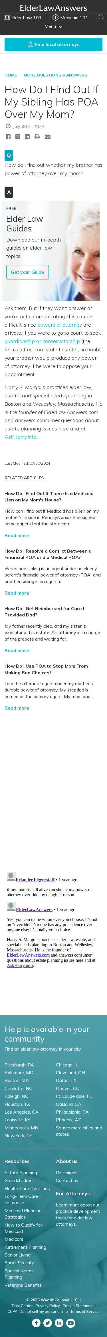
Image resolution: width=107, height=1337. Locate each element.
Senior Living (18, 1255)
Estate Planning (21, 1172)
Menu (51, 26)
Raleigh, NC (16, 1096)
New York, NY (18, 1135)
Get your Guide (27, 272)
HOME (11, 75)
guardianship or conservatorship (42, 341)
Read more (17, 535)
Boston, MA (17, 1080)
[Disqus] (53, 787)
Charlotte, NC (18, 1088)
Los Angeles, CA (22, 1112)
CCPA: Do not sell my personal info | (38, 1311)
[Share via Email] (47, 136)
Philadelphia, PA (72, 1112)
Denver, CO (68, 1088)
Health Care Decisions (27, 1188)
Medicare (14, 1239)
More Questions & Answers (55, 75)
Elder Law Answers (53, 8)
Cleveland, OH (70, 1072)
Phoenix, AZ (68, 1120)
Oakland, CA (68, 1104)
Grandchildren (19, 1180)
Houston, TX (17, 1104)
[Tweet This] (18, 137)
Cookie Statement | (79, 1305)
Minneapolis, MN (21, 1128)
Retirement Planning (25, 1247)
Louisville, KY (17, 1120)
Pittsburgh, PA (19, 1065)
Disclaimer (66, 1172)
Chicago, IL (67, 1065)
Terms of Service (85, 1311)
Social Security (19, 1262)
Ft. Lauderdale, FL (74, 1096)
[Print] (37, 136)
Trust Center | (23, 1305)
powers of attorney (59, 324)
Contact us (67, 1180)
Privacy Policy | (48, 1305)
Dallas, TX (66, 1080)
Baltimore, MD (19, 1072)
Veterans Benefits (23, 1285)
